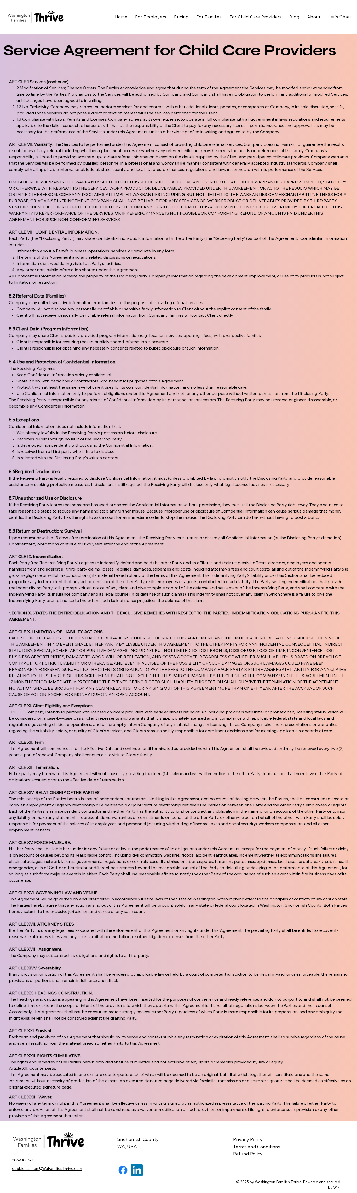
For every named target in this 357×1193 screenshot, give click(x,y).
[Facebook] (123, 1170)
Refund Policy (248, 1154)
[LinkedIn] (137, 1170)
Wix (336, 1187)
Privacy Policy (248, 1140)
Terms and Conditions (256, 1147)
